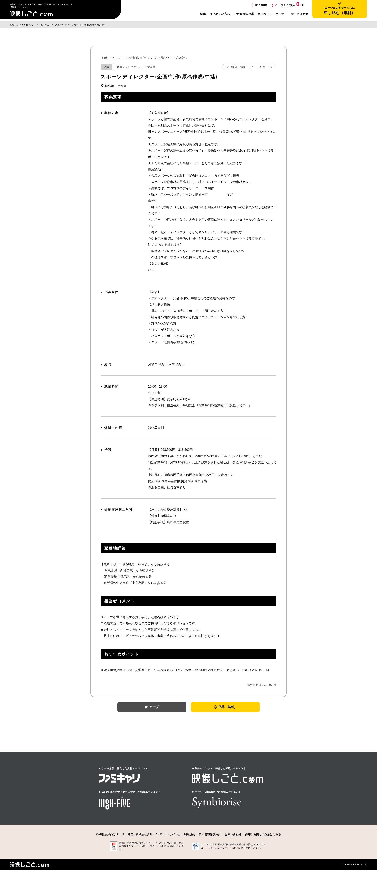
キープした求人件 (289, 4)
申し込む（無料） (339, 10)
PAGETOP (358, 844)
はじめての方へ (220, 13)
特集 (203, 13)
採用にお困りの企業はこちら (263, 834)
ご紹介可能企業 (244, 13)
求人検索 (261, 5)
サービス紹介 (299, 13)
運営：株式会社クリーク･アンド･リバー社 (154, 834)
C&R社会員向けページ (110, 834)
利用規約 (189, 834)
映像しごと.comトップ (22, 24)
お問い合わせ (233, 834)
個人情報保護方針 (210, 834)
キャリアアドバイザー (272, 13)
